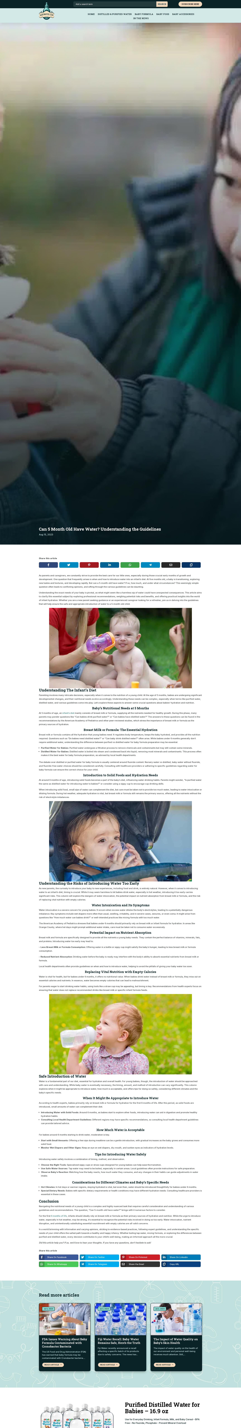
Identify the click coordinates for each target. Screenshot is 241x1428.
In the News (141, 18)
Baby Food (162, 14)
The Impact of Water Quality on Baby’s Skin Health (176, 1341)
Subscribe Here (190, 4)
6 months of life (59, 1216)
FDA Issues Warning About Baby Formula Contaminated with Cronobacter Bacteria (64, 1342)
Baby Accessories (183, 14)
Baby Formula (144, 14)
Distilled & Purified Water (115, 14)
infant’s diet (68, 713)
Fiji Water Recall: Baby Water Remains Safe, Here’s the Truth (119, 1341)
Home (91, 14)
